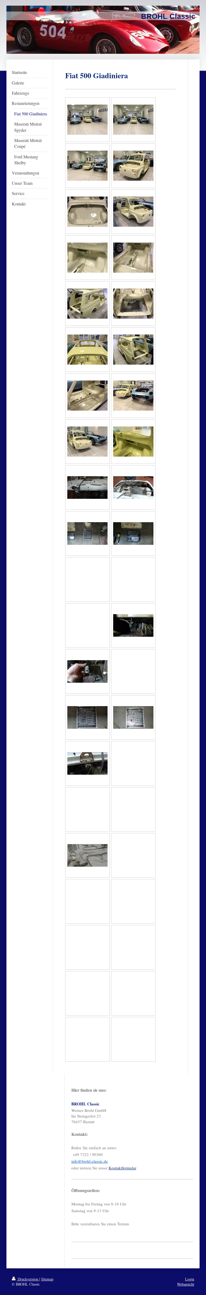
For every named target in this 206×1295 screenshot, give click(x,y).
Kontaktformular (122, 1168)
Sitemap (47, 1279)
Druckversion (28, 1279)
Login (189, 1279)
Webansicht (185, 1284)
